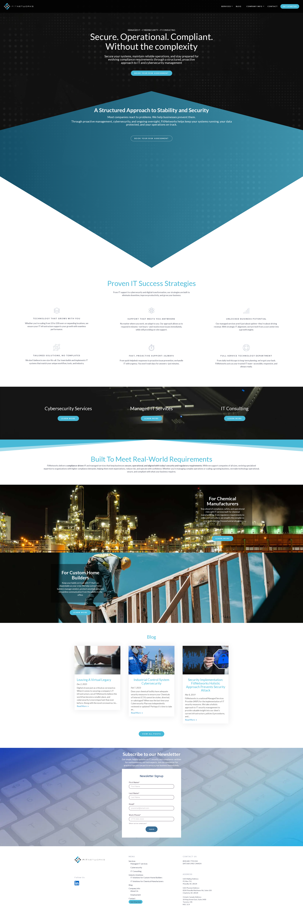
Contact (272, 6)
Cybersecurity (136, 867)
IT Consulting (135, 871)
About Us (134, 891)
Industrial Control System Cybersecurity (151, 681)
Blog (238, 6)
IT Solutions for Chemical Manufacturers (146, 881)
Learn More (68, 418)
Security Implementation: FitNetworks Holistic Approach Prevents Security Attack (205, 685)
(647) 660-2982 (188, 864)
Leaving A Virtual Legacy (94, 680)
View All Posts (151, 734)
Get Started (290, 6)
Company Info (254, 6)
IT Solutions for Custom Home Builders (146, 877)
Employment (135, 895)
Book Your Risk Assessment (151, 73)
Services (226, 6)
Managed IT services (138, 864)
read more (82, 706)
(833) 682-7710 (188, 861)
